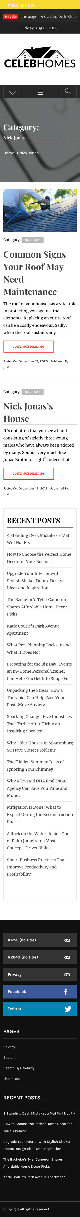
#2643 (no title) (23, 957)
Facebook (17, 991)
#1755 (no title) (22, 940)
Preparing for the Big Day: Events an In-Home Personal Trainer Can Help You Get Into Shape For (39, 671)
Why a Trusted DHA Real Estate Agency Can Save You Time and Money (37, 788)
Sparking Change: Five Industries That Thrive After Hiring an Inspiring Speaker (39, 724)
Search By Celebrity (18, 1068)
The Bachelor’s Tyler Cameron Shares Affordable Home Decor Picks (37, 607)
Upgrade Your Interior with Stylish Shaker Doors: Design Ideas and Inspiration (35, 580)
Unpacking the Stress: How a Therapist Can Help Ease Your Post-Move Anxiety (36, 697)
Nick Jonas (32, 240)
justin (8, 367)
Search (9, 1057)
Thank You (11, 1079)
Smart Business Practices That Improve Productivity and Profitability (36, 867)
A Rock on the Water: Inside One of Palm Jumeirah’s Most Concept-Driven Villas (38, 841)
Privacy (15, 974)
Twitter (14, 1008)
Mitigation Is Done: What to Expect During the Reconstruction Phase (40, 814)
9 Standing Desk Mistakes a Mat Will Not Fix (39, 1113)
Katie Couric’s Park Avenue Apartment (34, 1177)
